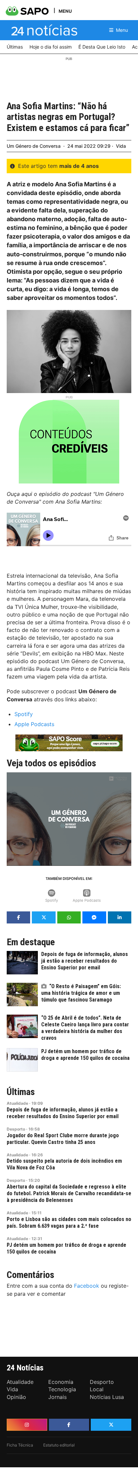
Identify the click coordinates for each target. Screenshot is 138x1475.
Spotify (23, 714)
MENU (65, 10)
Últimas (21, 1092)
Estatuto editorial (59, 1445)
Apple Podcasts (34, 724)
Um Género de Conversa (34, 146)
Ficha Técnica (20, 1445)
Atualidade (17, 1103)
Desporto (16, 1129)
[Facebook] (69, 1425)
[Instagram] (27, 1425)
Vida (121, 146)
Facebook (86, 1285)
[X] (111, 1425)
